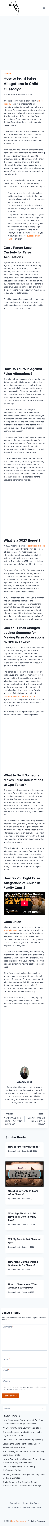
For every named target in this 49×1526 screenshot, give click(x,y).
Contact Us (15, 1503)
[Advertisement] (24, 41)
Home (25, 1503)
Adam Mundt (10, 94)
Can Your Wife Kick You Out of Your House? (36, 1119)
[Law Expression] (14, 8)
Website (6, 1381)
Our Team (34, 1503)
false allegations (11, 930)
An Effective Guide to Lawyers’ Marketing (22, 1428)
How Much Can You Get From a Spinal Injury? (23, 1440)
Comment (8, 1327)
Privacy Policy (14, 1507)
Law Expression (18, 1521)
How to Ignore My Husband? (24, 1146)
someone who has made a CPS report (21, 696)
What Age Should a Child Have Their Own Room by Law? (22, 1216)
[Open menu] (44, 8)
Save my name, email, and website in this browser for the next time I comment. (25, 1388)
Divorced (7, 74)
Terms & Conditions (32, 1507)
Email (6, 1370)
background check (36, 546)
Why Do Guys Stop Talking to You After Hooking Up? (13, 1119)
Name (6, 1359)
